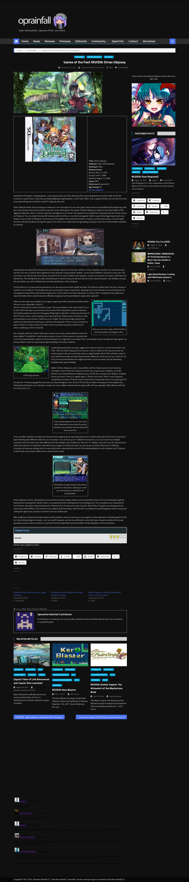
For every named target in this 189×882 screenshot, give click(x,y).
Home (25, 41)
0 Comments (167, 180)
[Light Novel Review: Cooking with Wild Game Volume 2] (139, 278)
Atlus (24, 608)
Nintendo (43, 608)
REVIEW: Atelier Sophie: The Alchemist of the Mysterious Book (106, 688)
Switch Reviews (150, 172)
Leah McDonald (153, 248)
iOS (40, 669)
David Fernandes (115, 696)
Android (18, 669)
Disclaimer (149, 41)
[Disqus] (70, 756)
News (36, 41)
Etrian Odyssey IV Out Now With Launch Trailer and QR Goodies (104, 594)
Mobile (32, 675)
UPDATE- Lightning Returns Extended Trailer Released (39, 717)
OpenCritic (118, 41)
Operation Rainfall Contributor (92, 67)
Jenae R (154, 180)
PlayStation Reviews (62, 680)
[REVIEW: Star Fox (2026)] (139, 245)
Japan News (19, 675)
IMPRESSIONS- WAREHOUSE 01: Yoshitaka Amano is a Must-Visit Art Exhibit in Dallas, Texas (160, 258)
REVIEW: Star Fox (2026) (158, 241)
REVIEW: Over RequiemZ (145, 176)
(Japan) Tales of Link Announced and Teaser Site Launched (31, 681)
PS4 (76, 680)
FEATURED (79, 57)
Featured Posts (145, 133)
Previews (65, 41)
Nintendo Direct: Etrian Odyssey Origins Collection (30, 594)
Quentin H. (151, 269)
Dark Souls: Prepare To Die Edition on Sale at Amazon (101, 717)
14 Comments (123, 67)
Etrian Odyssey (33, 608)
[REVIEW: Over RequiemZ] (153, 151)
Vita (105, 680)
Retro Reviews (94, 57)
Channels (58, 669)
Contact (133, 41)
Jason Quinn (74, 694)
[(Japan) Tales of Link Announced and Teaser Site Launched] (32, 655)
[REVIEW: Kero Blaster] (70, 655)
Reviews (50, 41)
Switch (136, 172)
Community (98, 41)
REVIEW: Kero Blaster (64, 690)
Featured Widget (61, 675)
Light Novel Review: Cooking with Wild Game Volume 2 (161, 276)
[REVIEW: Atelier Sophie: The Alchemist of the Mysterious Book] (109, 655)
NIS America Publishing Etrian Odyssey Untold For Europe (67, 594)
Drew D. (169, 281)
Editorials (81, 41)
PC (73, 675)
